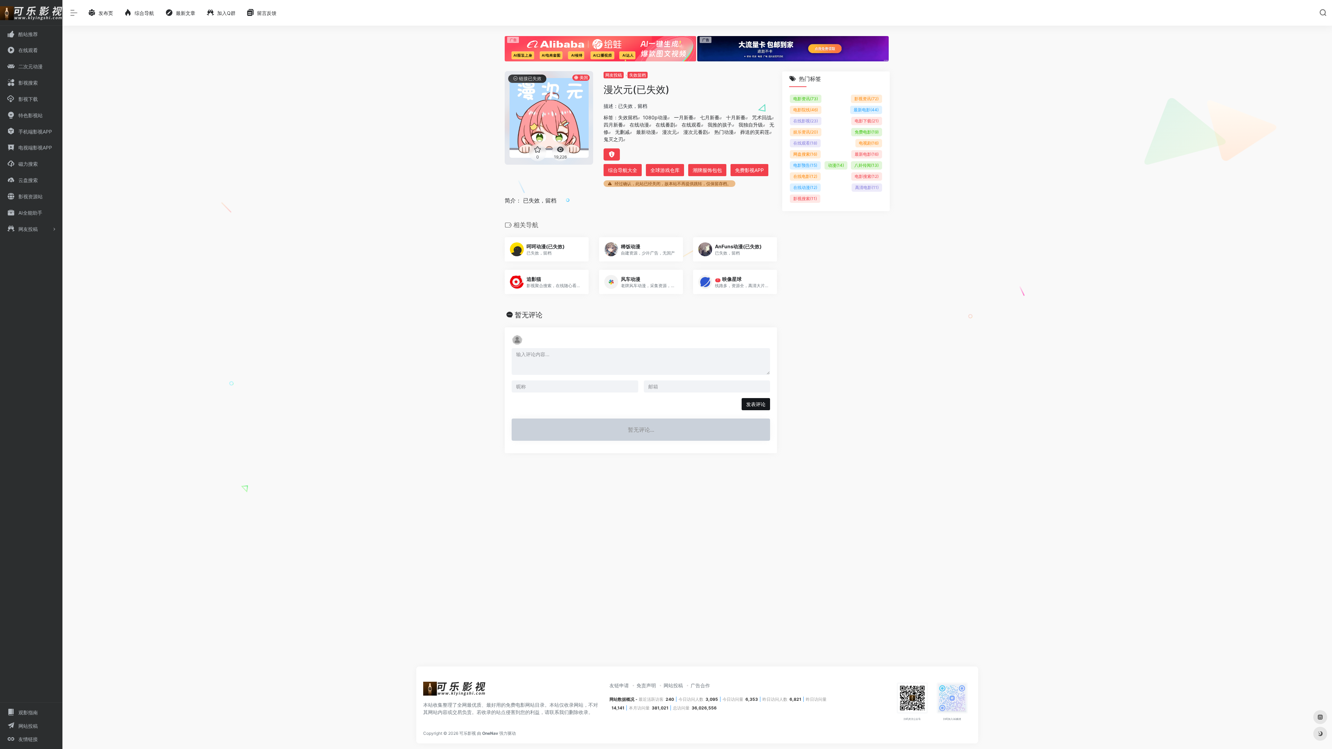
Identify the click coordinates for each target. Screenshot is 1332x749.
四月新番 (613, 125)
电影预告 (805, 165)
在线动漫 (639, 125)
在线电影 (805, 176)
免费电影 (867, 132)
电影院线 (805, 109)
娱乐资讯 (805, 132)
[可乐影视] (454, 690)
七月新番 (709, 117)
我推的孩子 (720, 125)
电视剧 (869, 143)
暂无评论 (529, 315)
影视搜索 (805, 198)
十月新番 (735, 117)
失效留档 (637, 75)
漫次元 (669, 132)
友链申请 (619, 685)
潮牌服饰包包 (707, 170)
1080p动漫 (655, 117)
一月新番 (683, 117)
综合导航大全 (622, 170)
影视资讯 (866, 98)
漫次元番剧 (695, 132)
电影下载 (867, 120)
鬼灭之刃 (613, 139)
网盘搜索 (805, 154)
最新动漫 (646, 132)
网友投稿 (613, 75)
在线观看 (691, 125)
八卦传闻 (866, 165)
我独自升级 (750, 125)
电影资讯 (805, 98)
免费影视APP (749, 170)
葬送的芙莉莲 (754, 132)
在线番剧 (665, 125)
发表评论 (756, 404)
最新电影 (866, 109)
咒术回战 (761, 117)
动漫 (836, 165)
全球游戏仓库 (665, 170)
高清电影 (867, 187)
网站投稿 (673, 685)
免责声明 (646, 685)
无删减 (622, 132)
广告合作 (700, 685)
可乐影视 (467, 733)
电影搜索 (867, 176)
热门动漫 (724, 132)
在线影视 (805, 120)
